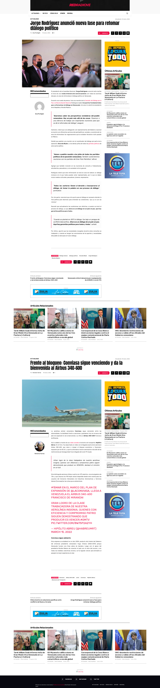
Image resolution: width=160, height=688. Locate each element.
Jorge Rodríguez (92, 255)
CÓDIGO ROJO (110, 132)
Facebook (68, 679)
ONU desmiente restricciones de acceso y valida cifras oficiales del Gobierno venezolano (130, 333)
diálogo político (73, 255)
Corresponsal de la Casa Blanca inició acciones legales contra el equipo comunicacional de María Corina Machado (117, 144)
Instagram (82, 679)
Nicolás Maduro (56, 258)
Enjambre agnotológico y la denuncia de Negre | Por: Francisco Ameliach (118, 126)
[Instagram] (76, 679)
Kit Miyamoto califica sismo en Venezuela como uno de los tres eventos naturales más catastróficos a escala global (117, 115)
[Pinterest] (120, 33)
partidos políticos (94, 143)
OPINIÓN (108, 122)
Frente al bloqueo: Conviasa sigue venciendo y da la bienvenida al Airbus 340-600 (46, 279)
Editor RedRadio (115, 91)
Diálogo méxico (63, 255)
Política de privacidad (58, 684)
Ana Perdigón (36, 32)
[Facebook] (112, 33)
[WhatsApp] (124, 33)
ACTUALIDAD (34, 19)
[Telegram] (128, 33)
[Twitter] (116, 33)
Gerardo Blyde (83, 255)
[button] (127, 13)
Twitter (96, 679)
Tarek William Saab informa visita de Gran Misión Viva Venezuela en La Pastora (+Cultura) (116, 96)
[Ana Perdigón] (39, 107)
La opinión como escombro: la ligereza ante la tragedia (116, 134)
